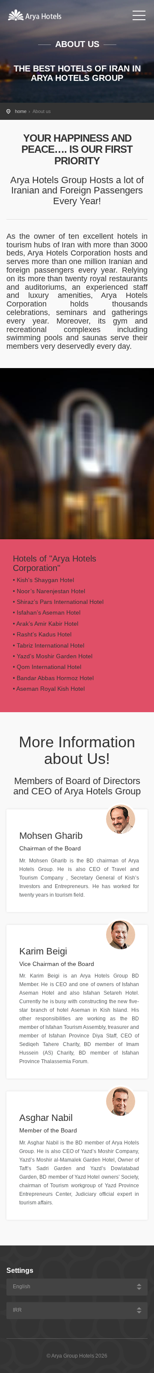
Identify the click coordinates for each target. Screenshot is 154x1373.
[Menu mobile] (139, 17)
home (21, 111)
